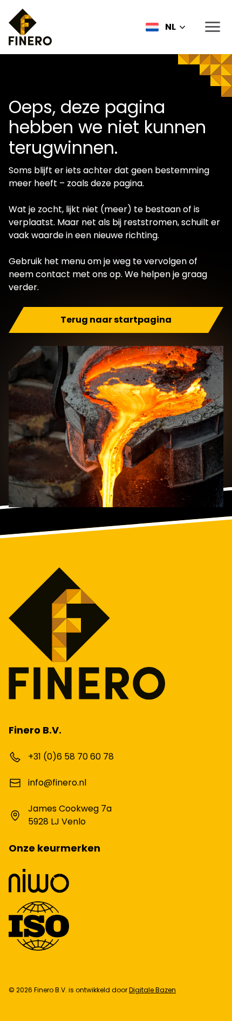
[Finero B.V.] (30, 27)
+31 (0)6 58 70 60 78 (71, 756)
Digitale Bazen (152, 989)
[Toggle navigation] (209, 27)
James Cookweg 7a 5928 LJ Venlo (70, 815)
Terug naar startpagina (116, 319)
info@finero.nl (57, 782)
